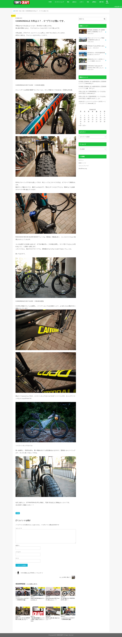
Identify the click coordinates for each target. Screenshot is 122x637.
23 (104, 119)
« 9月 (80, 125)
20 (92, 119)
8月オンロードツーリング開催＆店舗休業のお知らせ (95, 39)
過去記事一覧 (118, 6)
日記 (88, 1)
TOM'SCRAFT (60, 635)
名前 (17, 545)
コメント (19, 528)
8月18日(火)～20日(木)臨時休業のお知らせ (96, 53)
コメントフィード (84, 165)
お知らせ (74, 1)
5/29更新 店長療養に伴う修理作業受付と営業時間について (96, 31)
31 (80, 123)
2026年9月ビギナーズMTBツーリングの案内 (96, 60)
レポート (82, 1)
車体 (18, 513)
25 (84, 121)
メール (18, 552)
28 (96, 121)
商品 (68, 1)
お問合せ (94, 1)
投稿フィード (82, 163)
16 (104, 117)
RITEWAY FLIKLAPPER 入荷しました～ (96, 47)
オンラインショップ (59, 1)
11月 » (84, 125)
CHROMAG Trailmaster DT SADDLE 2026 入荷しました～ (95, 67)
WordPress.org (83, 168)
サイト (17, 558)
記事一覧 (101, 1)
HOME (50, 1)
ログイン (81, 160)
